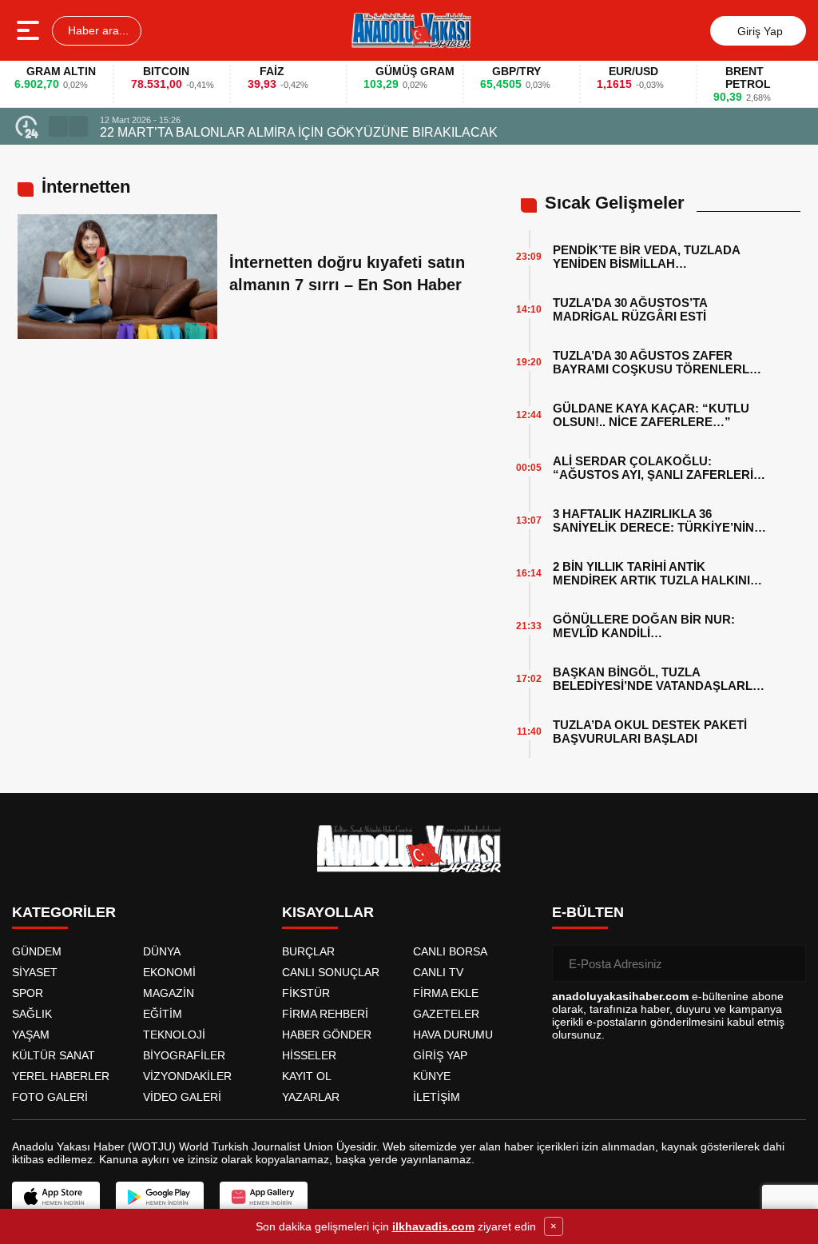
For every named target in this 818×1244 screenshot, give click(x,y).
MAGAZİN (168, 993)
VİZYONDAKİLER (187, 1076)
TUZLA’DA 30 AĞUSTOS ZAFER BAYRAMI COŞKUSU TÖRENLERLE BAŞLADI (655, 362)
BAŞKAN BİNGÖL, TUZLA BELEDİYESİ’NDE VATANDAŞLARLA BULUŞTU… (656, 678)
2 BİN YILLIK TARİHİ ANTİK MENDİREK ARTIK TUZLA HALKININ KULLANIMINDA (656, 573)
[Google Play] (160, 1197)
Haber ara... (97, 30)
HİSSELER (309, 1055)
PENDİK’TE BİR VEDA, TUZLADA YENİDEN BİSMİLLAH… (646, 256)
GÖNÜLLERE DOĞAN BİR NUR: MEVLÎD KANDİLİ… (644, 626)
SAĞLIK (32, 1013)
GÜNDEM (37, 951)
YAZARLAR (311, 1096)
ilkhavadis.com (433, 1226)
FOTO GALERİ (50, 1096)
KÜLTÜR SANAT (53, 1055)
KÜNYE (432, 1076)
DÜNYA (162, 951)
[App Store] (56, 1197)
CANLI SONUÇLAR (330, 972)
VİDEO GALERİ (182, 1096)
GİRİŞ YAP (440, 1055)
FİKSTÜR (306, 993)
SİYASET (35, 972)
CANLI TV (438, 972)
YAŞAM (31, 1034)
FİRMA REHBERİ (325, 1013)
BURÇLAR (308, 951)
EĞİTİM (162, 1013)
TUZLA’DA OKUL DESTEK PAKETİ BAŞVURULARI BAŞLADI (650, 731)
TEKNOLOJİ (174, 1034)
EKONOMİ (169, 972)
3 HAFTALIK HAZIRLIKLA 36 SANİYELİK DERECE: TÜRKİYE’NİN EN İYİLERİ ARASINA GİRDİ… (653, 520)
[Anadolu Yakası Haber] (411, 30)
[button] (58, 126)
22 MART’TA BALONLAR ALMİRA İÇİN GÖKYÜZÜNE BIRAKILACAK (299, 132)
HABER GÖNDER (326, 1034)
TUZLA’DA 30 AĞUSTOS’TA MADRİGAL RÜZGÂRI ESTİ (630, 309)
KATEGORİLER (64, 912)
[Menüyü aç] (30, 30)
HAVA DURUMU (453, 1034)
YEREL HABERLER (60, 1076)
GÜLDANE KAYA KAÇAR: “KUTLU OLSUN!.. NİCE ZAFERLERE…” (651, 415)
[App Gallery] (264, 1197)
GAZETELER (446, 1013)
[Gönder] (787, 963)
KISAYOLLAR (328, 912)
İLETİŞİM (436, 1096)
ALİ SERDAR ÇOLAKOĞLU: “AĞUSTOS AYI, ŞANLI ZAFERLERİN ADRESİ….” (657, 467)
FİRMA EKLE (445, 993)
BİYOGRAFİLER (184, 1055)
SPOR (27, 993)
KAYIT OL (307, 1076)
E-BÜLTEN (588, 912)
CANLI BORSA (450, 951)
